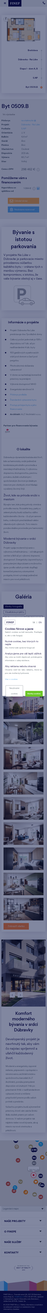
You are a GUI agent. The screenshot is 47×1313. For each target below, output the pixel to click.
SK (34, 623)
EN (40, 623)
